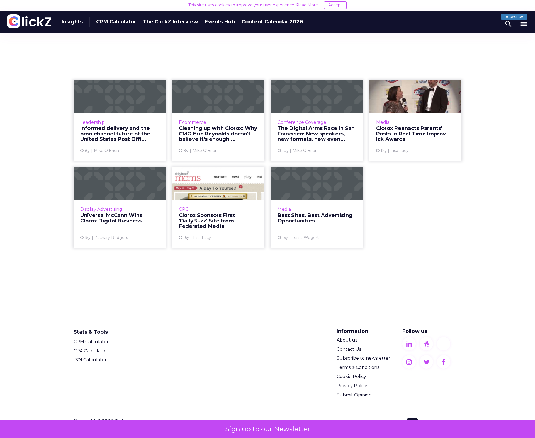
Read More (307, 5)
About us (347, 340)
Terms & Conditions (358, 367)
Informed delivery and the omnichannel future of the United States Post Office (120, 120)
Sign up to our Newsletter (267, 429)
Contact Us (349, 349)
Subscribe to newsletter (363, 358)
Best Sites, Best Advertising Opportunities (317, 207)
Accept (335, 5)
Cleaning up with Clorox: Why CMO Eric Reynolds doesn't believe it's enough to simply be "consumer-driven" (218, 120)
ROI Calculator (90, 359)
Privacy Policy (352, 385)
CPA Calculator (90, 351)
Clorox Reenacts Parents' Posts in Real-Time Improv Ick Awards (415, 120)
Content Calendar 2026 (272, 22)
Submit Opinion (354, 395)
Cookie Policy (351, 376)
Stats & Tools (91, 332)
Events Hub (220, 22)
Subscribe (514, 16)
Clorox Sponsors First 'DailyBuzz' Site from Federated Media (218, 207)
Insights (72, 22)
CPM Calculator (116, 22)
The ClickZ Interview (170, 22)
